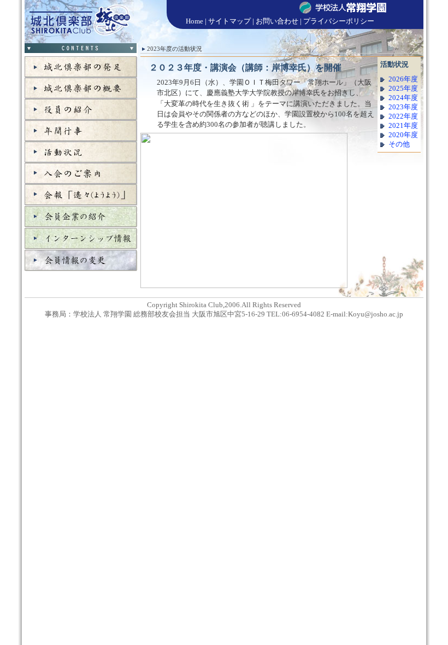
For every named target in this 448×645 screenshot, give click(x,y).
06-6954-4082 (303, 314)
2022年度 (403, 116)
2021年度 (403, 126)
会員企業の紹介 (81, 216)
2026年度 (403, 79)
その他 (399, 144)
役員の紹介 (81, 109)
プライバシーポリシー (338, 21)
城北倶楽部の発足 (81, 67)
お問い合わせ (277, 21)
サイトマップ (229, 21)
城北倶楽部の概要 (81, 88)
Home (194, 21)
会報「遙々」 (81, 195)
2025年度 (403, 88)
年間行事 (81, 131)
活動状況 (81, 152)
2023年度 (403, 107)
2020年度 (403, 135)
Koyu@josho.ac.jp (375, 314)
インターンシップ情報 (81, 238)
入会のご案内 (81, 173)
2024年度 (403, 98)
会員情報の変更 (81, 260)
